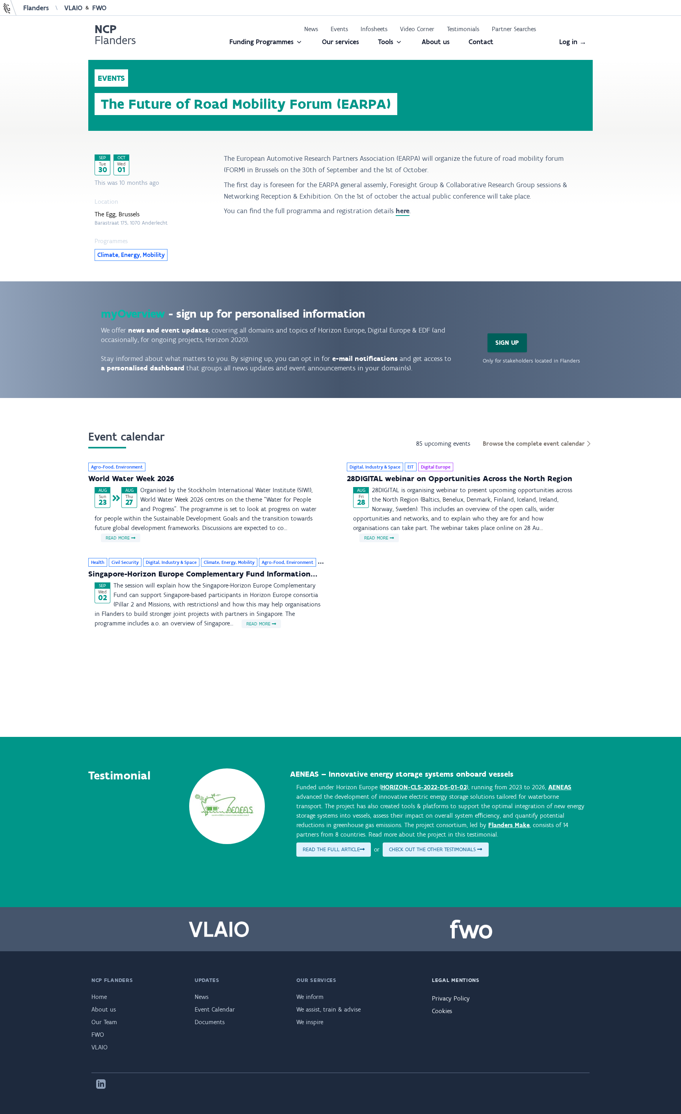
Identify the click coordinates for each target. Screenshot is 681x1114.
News (311, 29)
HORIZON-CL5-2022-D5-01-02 (424, 787)
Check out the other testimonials (433, 849)
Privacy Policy (451, 998)
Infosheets (374, 29)
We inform (310, 997)
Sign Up (507, 342)
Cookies (442, 1011)
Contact (481, 41)
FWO (99, 8)
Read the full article (331, 849)
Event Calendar (215, 1009)
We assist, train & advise (328, 1009)
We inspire (309, 1022)
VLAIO (73, 8)
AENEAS (559, 787)
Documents (210, 1022)
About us (436, 41)
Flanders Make (509, 825)
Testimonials (463, 29)
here (402, 210)
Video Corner (417, 29)
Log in (572, 41)
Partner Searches (514, 29)
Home (99, 997)
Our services (340, 41)
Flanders (36, 8)
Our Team (104, 1022)
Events (339, 29)
